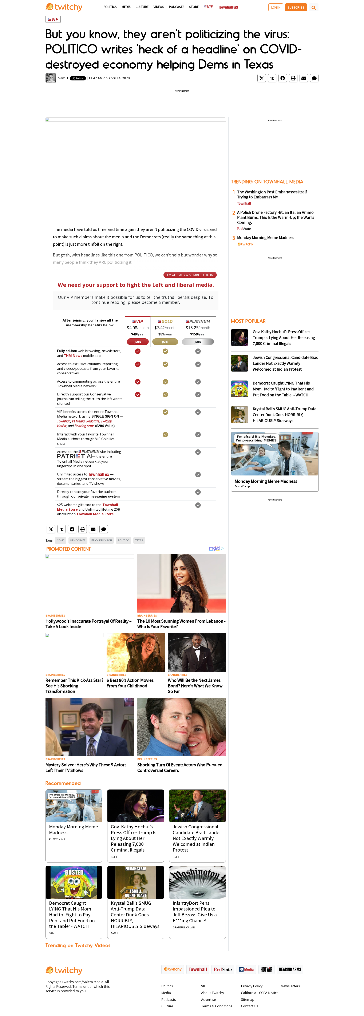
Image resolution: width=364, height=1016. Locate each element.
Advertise (208, 1000)
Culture (142, 7)
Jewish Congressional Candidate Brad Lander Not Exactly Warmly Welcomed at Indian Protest (197, 839)
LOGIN (276, 7)
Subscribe (296, 7)
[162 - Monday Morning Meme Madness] (274, 453)
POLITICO (123, 540)
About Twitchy (212, 993)
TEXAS (139, 540)
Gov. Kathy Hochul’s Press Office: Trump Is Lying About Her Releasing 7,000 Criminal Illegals (133, 839)
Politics (109, 7)
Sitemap (247, 1000)
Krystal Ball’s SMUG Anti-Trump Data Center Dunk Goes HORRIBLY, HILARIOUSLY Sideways (135, 915)
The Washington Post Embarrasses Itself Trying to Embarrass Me (272, 194)
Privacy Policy (251, 986)
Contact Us (249, 1006)
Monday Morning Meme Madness (265, 238)
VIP (203, 986)
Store (194, 7)
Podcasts (176, 7)
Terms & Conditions (216, 1006)
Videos (159, 7)
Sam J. (63, 78)
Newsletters (290, 986)
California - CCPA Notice (259, 993)
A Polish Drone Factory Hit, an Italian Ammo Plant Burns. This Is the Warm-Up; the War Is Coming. (275, 218)
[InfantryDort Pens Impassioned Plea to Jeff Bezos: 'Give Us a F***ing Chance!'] (197, 882)
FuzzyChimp (57, 839)
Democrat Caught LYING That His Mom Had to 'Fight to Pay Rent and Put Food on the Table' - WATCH (72, 915)
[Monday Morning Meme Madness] (74, 806)
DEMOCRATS (78, 540)
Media (126, 7)
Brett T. (116, 857)
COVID (60, 540)
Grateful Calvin (184, 927)
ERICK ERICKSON (101, 540)
